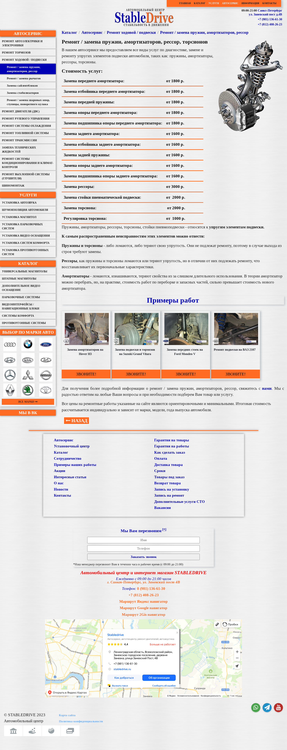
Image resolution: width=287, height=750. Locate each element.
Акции (59, 471)
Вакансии (162, 508)
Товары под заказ (169, 477)
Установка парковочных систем (22, 226)
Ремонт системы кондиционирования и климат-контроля (27, 163)
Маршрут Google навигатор (143, 608)
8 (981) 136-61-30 (151, 588)
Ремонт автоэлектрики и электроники (22, 43)
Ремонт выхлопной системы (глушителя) (26, 176)
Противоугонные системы (24, 323)
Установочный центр (72, 446)
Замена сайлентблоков (22, 85)
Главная (185, 3)
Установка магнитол (19, 217)
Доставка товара (168, 465)
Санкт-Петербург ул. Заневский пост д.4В (265, 12)
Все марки (26, 401)
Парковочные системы (21, 297)
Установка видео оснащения (26, 235)
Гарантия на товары (171, 440)
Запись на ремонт (169, 495)
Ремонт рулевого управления (25, 118)
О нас (58, 483)
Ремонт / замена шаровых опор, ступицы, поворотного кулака (28, 102)
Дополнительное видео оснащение (21, 287)
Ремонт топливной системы (25, 133)
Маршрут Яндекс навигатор (143, 601)
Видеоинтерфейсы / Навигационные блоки (20, 306)
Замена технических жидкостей (19, 149)
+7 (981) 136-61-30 (270, 19)
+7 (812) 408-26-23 (270, 24)
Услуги (214, 3)
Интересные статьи (70, 477)
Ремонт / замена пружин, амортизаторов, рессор (23, 69)
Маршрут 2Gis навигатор (143, 614)
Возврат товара (167, 483)
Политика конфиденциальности (81, 721)
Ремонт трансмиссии (19, 140)
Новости (61, 489)
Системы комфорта (18, 315)
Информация (250, 3)
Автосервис (230, 3)
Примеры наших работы (75, 465)
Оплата (160, 458)
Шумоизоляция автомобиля (25, 209)
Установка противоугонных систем (25, 252)
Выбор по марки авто (28, 332)
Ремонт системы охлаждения (26, 125)
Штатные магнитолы (19, 278)
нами (267, 388)
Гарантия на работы (171, 446)
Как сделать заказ (169, 452)
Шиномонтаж (13, 185)
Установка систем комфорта (25, 242)
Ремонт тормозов (16, 52)
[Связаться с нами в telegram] (267, 707)
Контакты (269, 3)
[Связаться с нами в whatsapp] (255, 707)
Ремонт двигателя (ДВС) (21, 111)
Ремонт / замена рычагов (24, 78)
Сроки (159, 471)
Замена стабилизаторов (23, 92)
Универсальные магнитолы (24, 271)
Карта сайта (67, 715)
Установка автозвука (19, 202)
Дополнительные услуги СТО (179, 502)
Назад (78, 420)
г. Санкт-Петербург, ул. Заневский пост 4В (143, 582)
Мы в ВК (28, 412)
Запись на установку (171, 489)
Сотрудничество (67, 458)
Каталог (199, 3)
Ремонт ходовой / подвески (24, 59)
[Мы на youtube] (278, 707)
